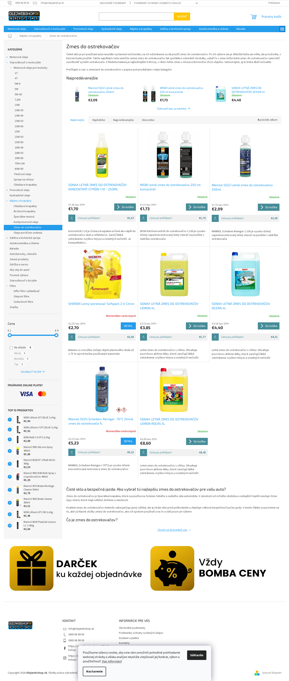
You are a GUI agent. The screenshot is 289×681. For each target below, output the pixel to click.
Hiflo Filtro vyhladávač (27, 291)
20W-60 (19, 158)
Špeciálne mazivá (24, 217)
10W (17, 105)
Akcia (19, 353)
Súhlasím (196, 655)
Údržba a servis (19, 265)
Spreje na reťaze (24, 180)
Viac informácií (112, 661)
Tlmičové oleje (22, 174)
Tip (18, 364)
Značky (14, 307)
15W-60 (19, 142)
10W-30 (19, 110)
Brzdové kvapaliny (25, 211)
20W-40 (19, 148)
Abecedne (148, 120)
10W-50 (19, 121)
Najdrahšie (99, 120)
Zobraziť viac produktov (172, 108)
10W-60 (19, 126)
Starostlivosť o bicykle (23, 281)
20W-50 (19, 153)
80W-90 (19, 169)
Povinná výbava (19, 275)
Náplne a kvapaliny (21, 201)
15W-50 (19, 137)
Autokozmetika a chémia (24, 243)
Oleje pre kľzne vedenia (28, 233)
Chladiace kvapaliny (25, 185)
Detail (128, 325)
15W (17, 132)
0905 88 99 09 (76, 635)
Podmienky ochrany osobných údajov (157, 3)
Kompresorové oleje (26, 222)
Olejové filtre (21, 297)
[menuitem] (17, 29)
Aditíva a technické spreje (25, 238)
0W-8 (17, 84)
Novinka (21, 359)
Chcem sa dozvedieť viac (173, 530)
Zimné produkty (19, 259)
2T (16, 73)
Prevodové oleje (20, 190)
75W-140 (20, 164)
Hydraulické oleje (20, 195)
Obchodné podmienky (113, 3)
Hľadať (182, 16)
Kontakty (124, 643)
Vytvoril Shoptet (271, 673)
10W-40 (19, 116)
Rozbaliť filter (31, 372)
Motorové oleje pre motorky (30, 68)
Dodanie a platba (129, 638)
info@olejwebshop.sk (81, 629)
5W (16, 89)
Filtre (13, 286)
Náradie (14, 249)
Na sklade (22, 348)
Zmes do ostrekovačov (28, 227)
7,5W (17, 100)
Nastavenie (94, 671)
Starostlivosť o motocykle (25, 63)
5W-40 (18, 94)
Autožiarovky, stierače (23, 254)
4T (16, 78)
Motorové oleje (19, 57)
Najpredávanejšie (123, 120)
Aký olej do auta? (20, 270)
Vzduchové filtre (23, 302)
